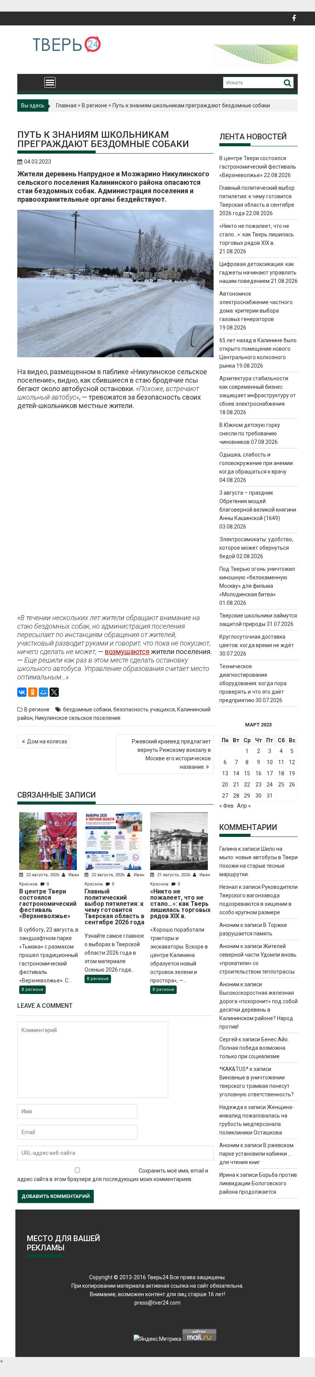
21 (236, 784)
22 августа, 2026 (42, 874)
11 (281, 762)
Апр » (244, 806)
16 (258, 773)
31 (270, 796)
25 (281, 784)
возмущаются (127, 652)
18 (281, 773)
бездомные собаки (87, 709)
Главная (66, 105)
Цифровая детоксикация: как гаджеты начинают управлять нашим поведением (258, 272)
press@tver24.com (157, 1303)
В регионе (94, 105)
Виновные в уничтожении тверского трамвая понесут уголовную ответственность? (256, 1086)
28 (236, 796)
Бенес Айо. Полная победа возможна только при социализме (254, 1047)
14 (236, 773)
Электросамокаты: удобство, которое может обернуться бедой (256, 547)
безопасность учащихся (144, 709)
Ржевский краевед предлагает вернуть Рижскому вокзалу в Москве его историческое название (171, 754)
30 (258, 796)
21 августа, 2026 (173, 874)
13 (225, 773)
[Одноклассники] (32, 692)
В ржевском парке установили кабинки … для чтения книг (256, 1153)
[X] (54, 692)
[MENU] (50, 82)
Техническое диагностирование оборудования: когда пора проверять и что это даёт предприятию (253, 683)
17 (270, 773)
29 (247, 796)
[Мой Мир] (43, 692)
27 (225, 796)
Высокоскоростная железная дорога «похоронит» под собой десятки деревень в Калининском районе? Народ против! (258, 1010)
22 (247, 784)
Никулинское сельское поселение (78, 718)
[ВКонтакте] (22, 692)
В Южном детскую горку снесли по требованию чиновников (249, 433)
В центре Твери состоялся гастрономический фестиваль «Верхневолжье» (257, 166)
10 (270, 762)
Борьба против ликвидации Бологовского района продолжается (258, 1183)
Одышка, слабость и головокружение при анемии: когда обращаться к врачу (256, 463)
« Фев (226, 806)
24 (270, 784)
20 (225, 784)
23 (258, 784)
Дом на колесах (47, 741)
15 (247, 773)
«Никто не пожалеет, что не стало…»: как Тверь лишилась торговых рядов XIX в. (256, 234)
